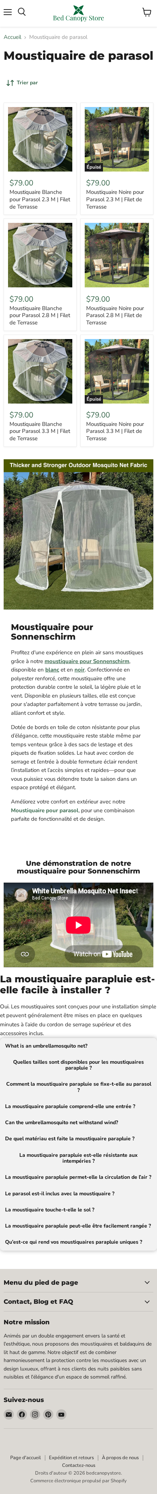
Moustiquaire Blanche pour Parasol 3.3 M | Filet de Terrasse (39, 431)
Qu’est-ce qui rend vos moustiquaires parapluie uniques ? (73, 1242)
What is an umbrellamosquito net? (46, 1045)
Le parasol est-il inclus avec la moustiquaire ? (59, 1193)
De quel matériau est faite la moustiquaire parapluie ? (69, 1138)
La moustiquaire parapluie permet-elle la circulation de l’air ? (78, 1177)
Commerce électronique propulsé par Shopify (78, 1481)
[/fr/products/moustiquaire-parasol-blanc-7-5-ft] (40, 139)
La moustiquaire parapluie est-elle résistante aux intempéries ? (78, 1158)
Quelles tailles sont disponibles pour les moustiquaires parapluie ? (78, 1065)
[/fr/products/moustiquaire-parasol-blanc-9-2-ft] (40, 255)
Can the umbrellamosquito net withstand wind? (61, 1122)
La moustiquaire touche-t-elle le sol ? (49, 1209)
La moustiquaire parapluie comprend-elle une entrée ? (70, 1106)
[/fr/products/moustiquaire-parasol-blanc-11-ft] (40, 371)
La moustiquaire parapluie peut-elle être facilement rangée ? (78, 1225)
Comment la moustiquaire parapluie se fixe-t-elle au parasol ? (78, 1087)
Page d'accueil (25, 1457)
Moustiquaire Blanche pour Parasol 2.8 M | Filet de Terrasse (39, 315)
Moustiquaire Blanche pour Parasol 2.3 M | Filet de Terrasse (39, 199)
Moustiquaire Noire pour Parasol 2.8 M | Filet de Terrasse (115, 315)
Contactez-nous (78, 1465)
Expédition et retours (71, 1457)
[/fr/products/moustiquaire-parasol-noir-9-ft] (117, 255)
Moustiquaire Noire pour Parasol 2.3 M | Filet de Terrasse (115, 199)
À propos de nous (120, 1457)
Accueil (12, 37)
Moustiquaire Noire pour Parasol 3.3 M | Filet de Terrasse (115, 431)
